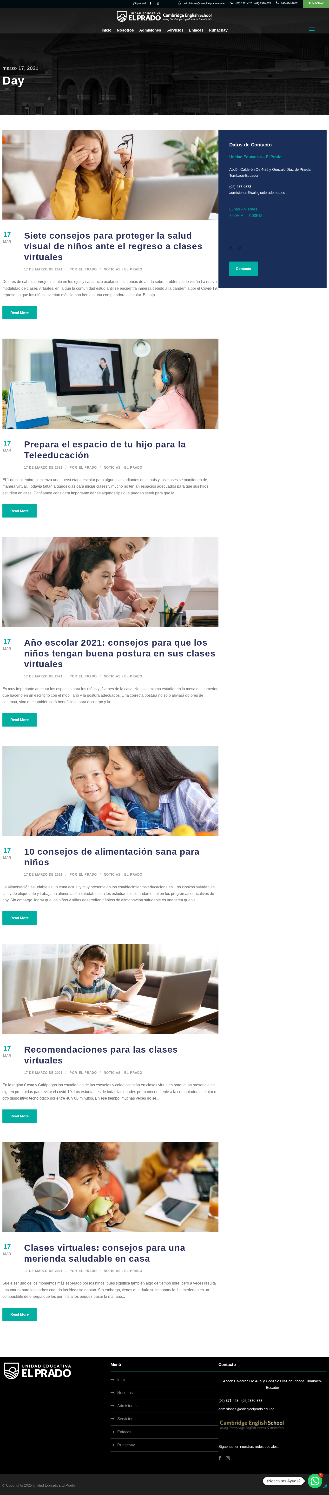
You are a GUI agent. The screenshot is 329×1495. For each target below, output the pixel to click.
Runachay (218, 30)
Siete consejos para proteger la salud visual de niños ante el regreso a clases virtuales (113, 246)
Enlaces (196, 30)
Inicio (107, 30)
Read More (19, 313)
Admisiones (150, 30)
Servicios (175, 30)
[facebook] (150, 3)
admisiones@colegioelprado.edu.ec (204, 3)
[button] (315, 1481)
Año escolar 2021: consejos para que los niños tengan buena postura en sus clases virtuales (120, 653)
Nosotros (125, 30)
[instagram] (158, 3)
